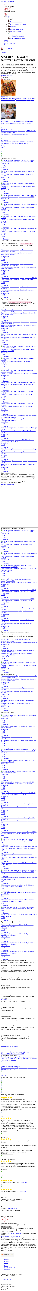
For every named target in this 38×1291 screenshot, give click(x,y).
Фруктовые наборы (16, 31)
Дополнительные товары (17, 38)
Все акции (4, 1075)
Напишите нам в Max (7, 484)
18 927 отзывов (21, 1191)
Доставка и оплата (9, 43)
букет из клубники (26, 243)
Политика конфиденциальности (10, 1236)
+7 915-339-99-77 (12, 1208)
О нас (6, 41)
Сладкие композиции (16, 29)
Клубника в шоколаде (16, 22)
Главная (6, 1259)
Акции (6, 40)
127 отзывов (23, 1182)
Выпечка (13, 26)
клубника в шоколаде (14, 1233)
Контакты (7, 45)
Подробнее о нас (6, 999)
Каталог (6, 1261)
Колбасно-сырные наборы (18, 24)
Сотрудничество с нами (8, 1093)
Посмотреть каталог (7, 75)
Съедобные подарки (18, 36)
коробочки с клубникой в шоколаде (20, 302)
